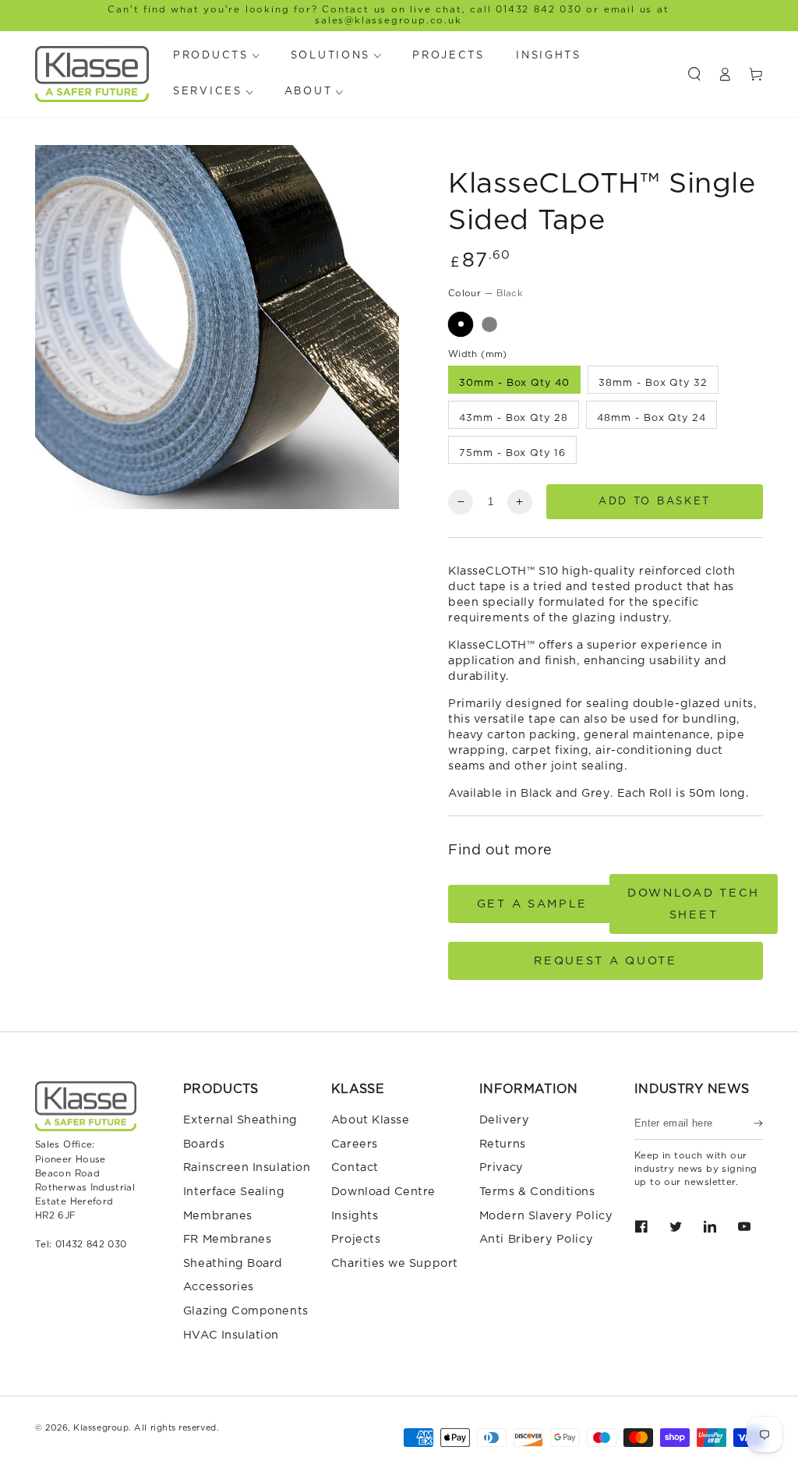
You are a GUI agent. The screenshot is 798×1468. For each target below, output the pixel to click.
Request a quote (605, 961)
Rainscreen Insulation (246, 1167)
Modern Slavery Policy (546, 1216)
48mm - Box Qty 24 (651, 418)
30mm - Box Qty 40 (514, 383)
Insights (354, 1216)
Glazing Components (246, 1311)
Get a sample (532, 904)
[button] (694, 74)
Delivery (504, 1120)
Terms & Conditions (537, 1191)
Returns (502, 1144)
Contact (355, 1167)
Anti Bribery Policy (536, 1239)
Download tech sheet (693, 903)
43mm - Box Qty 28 (513, 418)
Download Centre (383, 1191)
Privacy (501, 1167)
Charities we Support (394, 1263)
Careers (354, 1144)
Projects (355, 1239)
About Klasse (370, 1120)
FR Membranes (227, 1239)
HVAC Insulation (231, 1335)
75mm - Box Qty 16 (512, 453)
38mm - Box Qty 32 (652, 383)
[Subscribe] (758, 1123)
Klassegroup (101, 1428)
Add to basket (654, 502)
